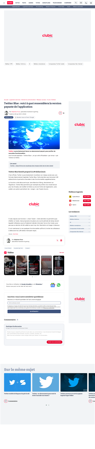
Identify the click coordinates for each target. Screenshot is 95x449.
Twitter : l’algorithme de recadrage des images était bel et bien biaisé (31, 165)
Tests (24, 2)
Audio (68, 6)
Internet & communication (28, 99)
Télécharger (57, 2)
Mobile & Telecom (50, 6)
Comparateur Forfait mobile (56, 64)
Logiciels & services (28, 6)
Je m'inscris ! (34, 311)
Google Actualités (26, 284)
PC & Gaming (39, 6)
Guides (31, 2)
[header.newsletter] (81, 3)
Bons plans (46, 2)
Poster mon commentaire (54, 342)
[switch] (86, 3)
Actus (17, 2)
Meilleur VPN (8, 64)
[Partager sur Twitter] (91, 441)
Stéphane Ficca (16, 111)
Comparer (67, 2)
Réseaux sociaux (41, 99)
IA (29, 64)
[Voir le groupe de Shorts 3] (36, 277)
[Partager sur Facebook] (91, 436)
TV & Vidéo (61, 6)
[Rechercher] (76, 3)
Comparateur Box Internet (75, 64)
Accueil (6, 99)
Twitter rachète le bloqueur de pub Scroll (16, 393)
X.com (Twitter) (51, 99)
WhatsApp (39, 284)
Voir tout (62, 252)
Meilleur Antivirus (21, 64)
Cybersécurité (16, 6)
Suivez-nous (8, 117)
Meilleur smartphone (39, 64)
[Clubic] (10, 3)
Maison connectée (78, 6)
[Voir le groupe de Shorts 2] (34, 277)
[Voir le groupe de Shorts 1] (32, 277)
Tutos (38, 2)
